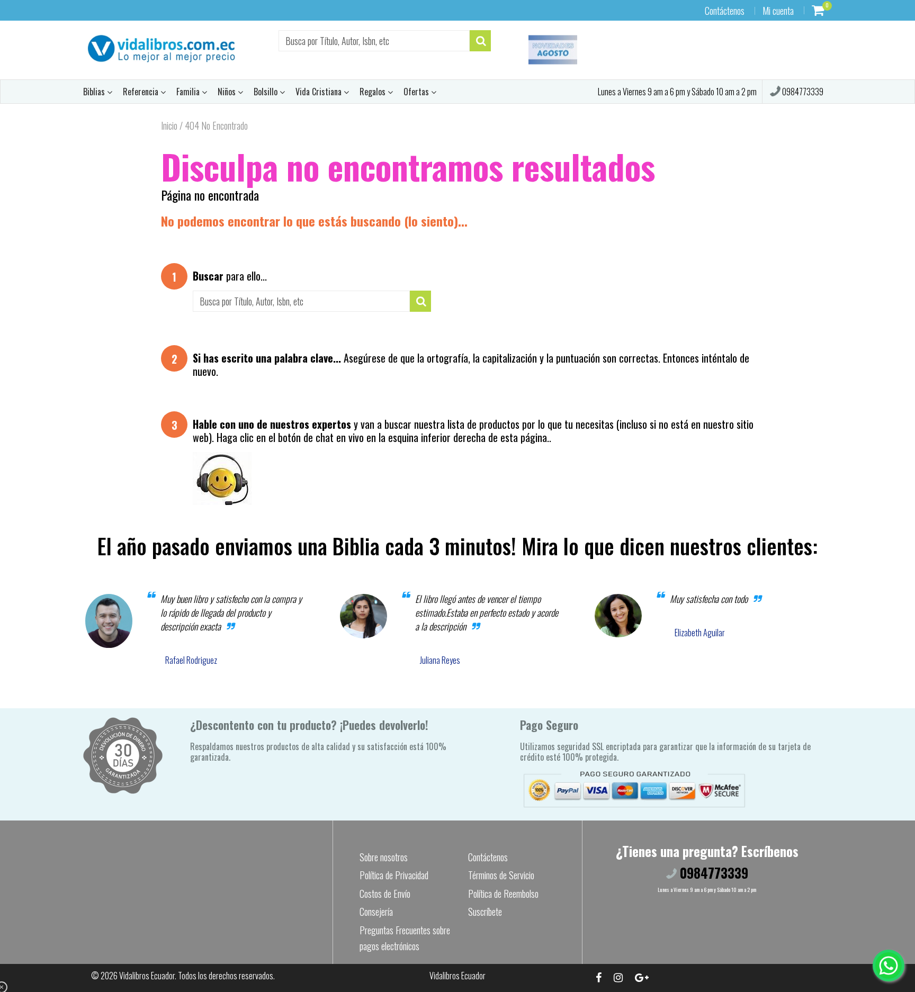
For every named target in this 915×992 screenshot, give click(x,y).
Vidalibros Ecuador (147, 975)
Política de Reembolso (503, 893)
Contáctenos (724, 10)
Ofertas (417, 91)
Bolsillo (267, 91)
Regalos (374, 91)
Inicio (169, 125)
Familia (189, 91)
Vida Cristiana (319, 91)
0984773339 (802, 91)
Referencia (141, 91)
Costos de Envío (385, 893)
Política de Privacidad (394, 875)
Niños (228, 91)
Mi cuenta (778, 10)
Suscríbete (485, 911)
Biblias (95, 91)
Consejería (376, 911)
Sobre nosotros (384, 857)
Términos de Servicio (501, 875)
